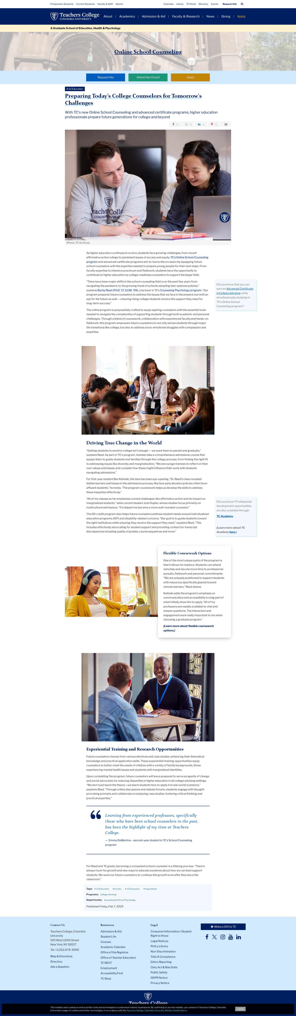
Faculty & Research (186, 16)
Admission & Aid (153, 16)
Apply (241, 16)
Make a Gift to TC (225, 926)
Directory (203, 4)
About (107, 16)
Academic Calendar (113, 947)
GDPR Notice (159, 977)
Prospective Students (61, 4)
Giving (225, 16)
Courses (106, 942)
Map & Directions (61, 956)
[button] (242, 4)
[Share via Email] (226, 124)
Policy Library (159, 946)
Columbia (169, 4)
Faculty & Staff (105, 4)
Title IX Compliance (163, 956)
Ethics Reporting (161, 962)
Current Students (85, 4)
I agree (240, 1009)
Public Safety (159, 972)
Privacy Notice (160, 983)
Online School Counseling (148, 52)
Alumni (119, 4)
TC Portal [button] (191, 4)
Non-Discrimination (163, 951)
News (210, 16)
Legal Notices (159, 941)
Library (180, 4)
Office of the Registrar (114, 952)
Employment (109, 968)
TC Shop (106, 978)
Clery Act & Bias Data (164, 967)
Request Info (230, 4)
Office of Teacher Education (118, 957)
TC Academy (225, 516)
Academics (127, 16)
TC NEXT (106, 962)
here (232, 532)
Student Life (108, 936)
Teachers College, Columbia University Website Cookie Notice (157, 1010)
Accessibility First (112, 973)
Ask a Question (59, 966)
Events (214, 4)
